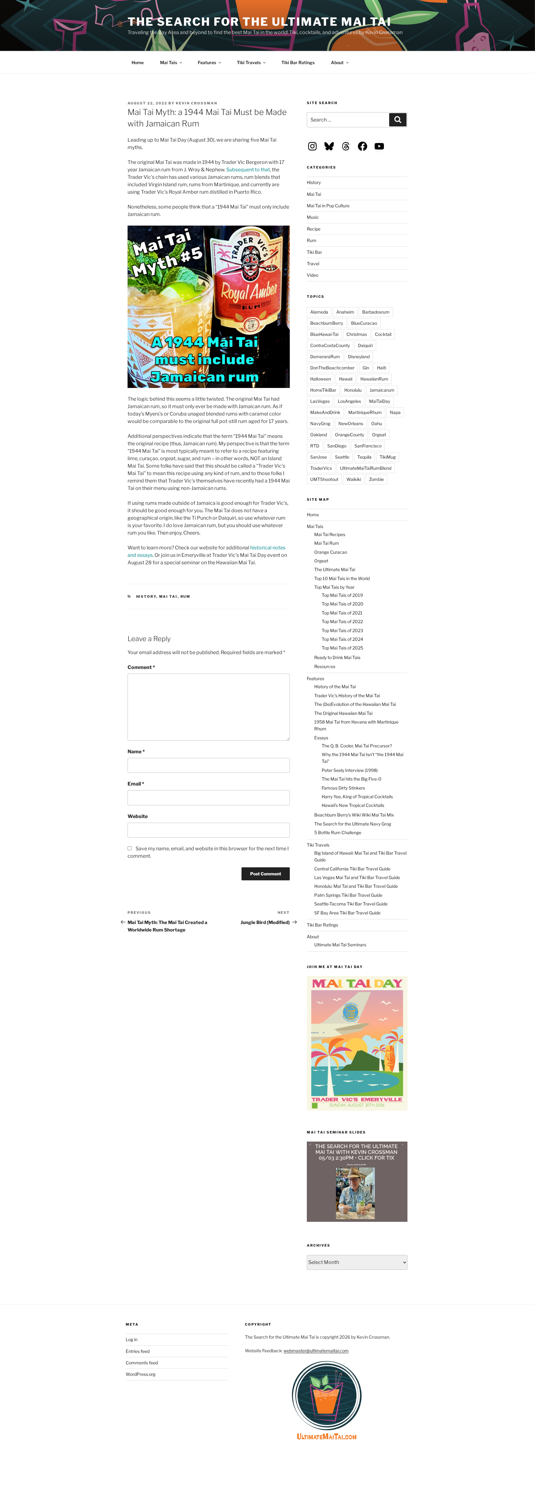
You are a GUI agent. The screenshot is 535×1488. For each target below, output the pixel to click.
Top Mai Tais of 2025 (342, 647)
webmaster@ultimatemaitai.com (316, 1350)
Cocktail (383, 334)
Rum (186, 596)
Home (138, 62)
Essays (321, 737)
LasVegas (320, 401)
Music (313, 217)
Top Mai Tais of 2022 (342, 621)
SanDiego (336, 445)
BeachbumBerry (326, 323)
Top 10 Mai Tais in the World (342, 578)
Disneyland (359, 356)
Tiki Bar (314, 252)
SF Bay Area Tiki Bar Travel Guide (347, 912)
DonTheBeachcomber (332, 367)
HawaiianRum (374, 378)
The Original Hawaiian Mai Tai (343, 713)
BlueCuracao (364, 323)
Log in (131, 1339)
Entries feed (138, 1351)
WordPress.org (140, 1374)
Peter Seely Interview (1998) (350, 770)
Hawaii (345, 378)
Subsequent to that (248, 170)
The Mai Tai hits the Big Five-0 (351, 778)
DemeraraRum (325, 356)
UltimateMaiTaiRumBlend (365, 468)
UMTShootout (324, 479)
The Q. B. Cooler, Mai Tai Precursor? (357, 745)
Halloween (320, 378)
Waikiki (353, 479)
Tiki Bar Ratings (298, 62)
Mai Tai (168, 596)
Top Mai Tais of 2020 (342, 603)
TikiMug (388, 457)
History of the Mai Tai (335, 686)
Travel (313, 263)
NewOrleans (350, 423)
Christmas (356, 334)
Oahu (376, 423)
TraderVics (321, 468)
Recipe (313, 228)
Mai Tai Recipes (329, 534)
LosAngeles (349, 401)
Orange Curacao (330, 552)
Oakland (318, 434)
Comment (141, 667)
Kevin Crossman (196, 103)
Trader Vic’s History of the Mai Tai (347, 695)
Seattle (342, 457)
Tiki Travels (249, 62)
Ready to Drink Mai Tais (337, 657)
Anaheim (345, 312)
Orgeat (379, 434)
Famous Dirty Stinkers (343, 787)
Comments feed (142, 1362)
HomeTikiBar (323, 390)
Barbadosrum (375, 312)
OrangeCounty (349, 434)
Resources (324, 666)
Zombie (376, 479)
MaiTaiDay (379, 401)
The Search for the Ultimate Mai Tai (260, 22)
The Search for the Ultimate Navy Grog (352, 823)
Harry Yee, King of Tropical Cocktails (357, 796)
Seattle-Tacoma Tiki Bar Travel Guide (351, 903)
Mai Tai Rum (326, 543)
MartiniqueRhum (365, 412)
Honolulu (353, 390)
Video (312, 275)
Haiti (381, 367)
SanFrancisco (367, 445)
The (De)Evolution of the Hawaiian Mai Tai (355, 704)
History (146, 596)
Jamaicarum (382, 390)
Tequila (364, 457)
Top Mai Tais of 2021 (342, 612)
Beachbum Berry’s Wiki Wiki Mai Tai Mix (354, 814)
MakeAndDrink (325, 412)
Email (136, 784)
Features (207, 62)
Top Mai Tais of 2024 (342, 639)
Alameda (319, 312)
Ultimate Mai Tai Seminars (340, 944)
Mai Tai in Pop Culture (328, 205)
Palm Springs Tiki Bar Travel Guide (348, 895)
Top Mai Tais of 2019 (342, 595)
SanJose (318, 457)
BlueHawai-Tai (324, 334)
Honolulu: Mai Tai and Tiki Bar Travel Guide (356, 886)
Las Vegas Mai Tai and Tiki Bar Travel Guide (357, 877)
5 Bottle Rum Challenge (337, 832)
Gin (366, 367)
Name (136, 752)
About (337, 62)
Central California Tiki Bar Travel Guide (352, 868)
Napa (395, 412)
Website (138, 816)
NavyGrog (320, 423)
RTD (314, 445)
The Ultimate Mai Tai (334, 569)
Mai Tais (168, 62)
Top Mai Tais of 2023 (342, 630)
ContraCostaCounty (330, 345)
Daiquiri (365, 345)
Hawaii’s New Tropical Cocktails (353, 805)
